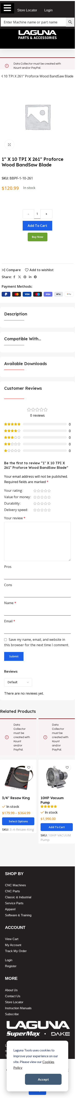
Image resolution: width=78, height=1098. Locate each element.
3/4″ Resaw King (16, 798)
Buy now (37, 237)
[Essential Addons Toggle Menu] (7, 8)
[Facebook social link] (14, 277)
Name (10, 603)
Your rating (13, 491)
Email (9, 621)
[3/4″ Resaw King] (18, 778)
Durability (12, 504)
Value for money (17, 497)
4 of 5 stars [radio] (45, 490)
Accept (43, 1079)
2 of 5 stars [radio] (38, 490)
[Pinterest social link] (25, 277)
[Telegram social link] (35, 277)
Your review (14, 518)
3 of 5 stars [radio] (42, 490)
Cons (8, 585)
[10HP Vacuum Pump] (57, 778)
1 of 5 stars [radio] (35, 490)
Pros (7, 566)
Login (48, 10)
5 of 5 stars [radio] (49, 490)
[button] (57, 827)
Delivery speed (15, 510)
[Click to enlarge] (9, 144)
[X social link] (19, 277)
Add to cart (37, 225)
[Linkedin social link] (30, 277)
